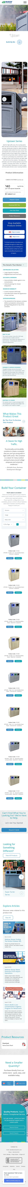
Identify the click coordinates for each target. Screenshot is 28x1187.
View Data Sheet (14, 210)
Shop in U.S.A (22, 1083)
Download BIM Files (14, 205)
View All (8, 918)
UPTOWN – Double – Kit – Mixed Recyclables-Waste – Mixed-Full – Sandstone (14, 656)
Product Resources (14, 216)
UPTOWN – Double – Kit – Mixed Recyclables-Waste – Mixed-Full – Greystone (14, 622)
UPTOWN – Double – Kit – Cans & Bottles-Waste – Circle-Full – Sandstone (14, 587)
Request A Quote (14, 199)
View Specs (18, 558)
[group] (14, 878)
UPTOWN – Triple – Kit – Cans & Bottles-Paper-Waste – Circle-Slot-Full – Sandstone (14, 725)
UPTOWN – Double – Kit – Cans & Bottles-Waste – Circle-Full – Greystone (14, 553)
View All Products (11, 855)
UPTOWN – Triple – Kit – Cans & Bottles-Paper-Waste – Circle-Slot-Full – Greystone (14, 690)
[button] (14, 265)
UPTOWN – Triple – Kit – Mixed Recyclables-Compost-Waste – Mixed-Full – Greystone (14, 759)
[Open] (25, 2)
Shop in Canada (9, 1083)
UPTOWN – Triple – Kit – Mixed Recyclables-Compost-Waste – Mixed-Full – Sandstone (14, 793)
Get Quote (10, 558)
